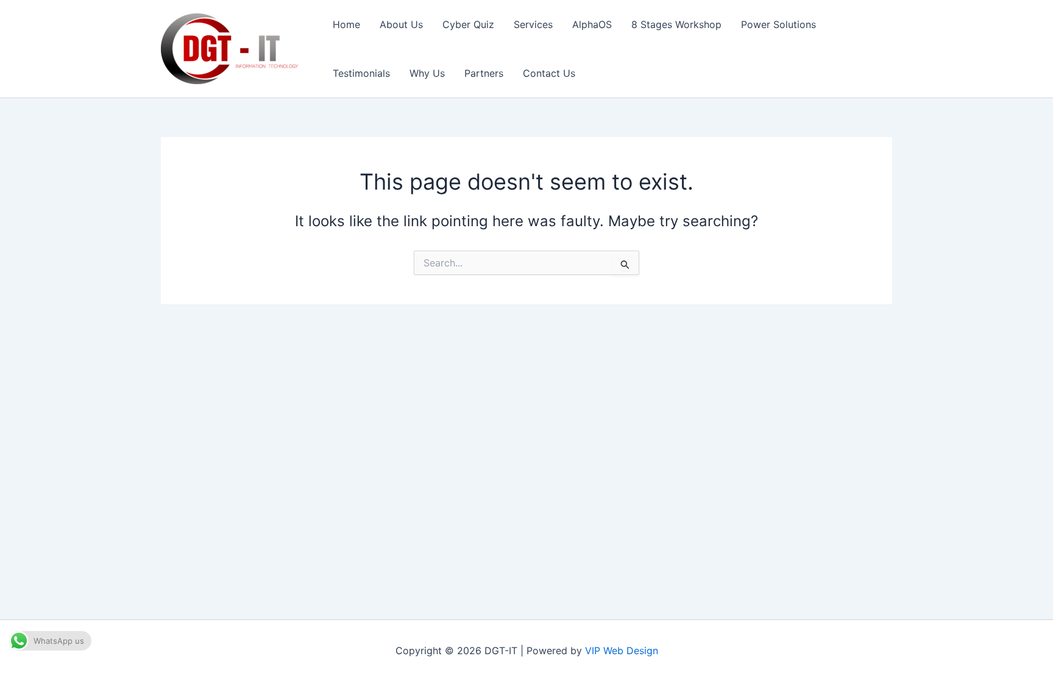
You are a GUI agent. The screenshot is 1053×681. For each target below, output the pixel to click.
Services (533, 24)
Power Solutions (778, 24)
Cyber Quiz (468, 24)
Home (346, 24)
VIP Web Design (621, 650)
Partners (483, 73)
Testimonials (361, 73)
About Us (401, 24)
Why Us (427, 73)
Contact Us (549, 73)
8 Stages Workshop (676, 24)
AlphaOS (592, 24)
